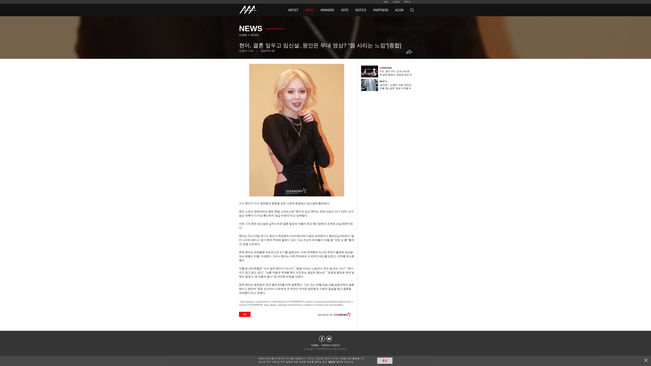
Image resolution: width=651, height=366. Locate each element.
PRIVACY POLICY (331, 345)
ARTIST (293, 10)
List (245, 314)
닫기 (646, 360)
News (255, 35)
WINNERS (327, 10)
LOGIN (396, 2)
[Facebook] (322, 339)
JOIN (385, 2)
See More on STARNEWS (335, 314)
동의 (385, 360)
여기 (330, 361)
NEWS (309, 10)
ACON (399, 10)
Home (243, 35)
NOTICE (360, 10)
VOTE (345, 10)
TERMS (315, 345)
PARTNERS (380, 10)
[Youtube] (329, 339)
